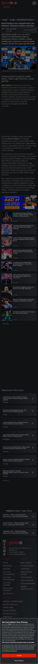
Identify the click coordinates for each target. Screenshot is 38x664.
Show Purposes (19, 660)
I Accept (19, 655)
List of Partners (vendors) (9, 651)
